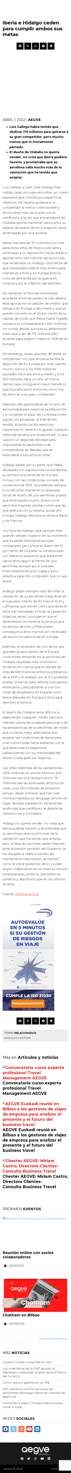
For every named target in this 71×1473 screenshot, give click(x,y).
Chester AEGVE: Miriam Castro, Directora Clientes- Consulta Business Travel (35, 1181)
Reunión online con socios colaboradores (28, 1255)
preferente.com (27, 894)
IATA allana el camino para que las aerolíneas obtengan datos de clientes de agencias (34, 1392)
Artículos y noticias (17, 1038)
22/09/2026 (16, 1265)
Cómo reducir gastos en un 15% (26, 1382)
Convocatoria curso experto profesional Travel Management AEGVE (32, 1088)
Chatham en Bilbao (21, 1315)
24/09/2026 (16, 1323)
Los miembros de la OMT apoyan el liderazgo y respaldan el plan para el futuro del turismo (34, 1372)
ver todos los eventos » (53, 1338)
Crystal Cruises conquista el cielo (27, 1362)
